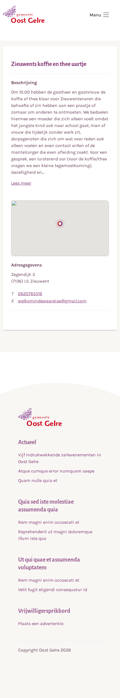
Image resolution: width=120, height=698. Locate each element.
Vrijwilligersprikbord (44, 611)
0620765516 (30, 293)
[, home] (40, 424)
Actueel (27, 442)
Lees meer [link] (21, 183)
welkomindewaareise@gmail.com (52, 300)
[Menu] (106, 15)
